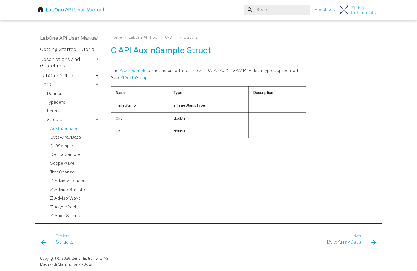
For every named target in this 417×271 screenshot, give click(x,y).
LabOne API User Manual (69, 38)
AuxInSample (133, 71)
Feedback (325, 10)
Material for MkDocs (75, 264)
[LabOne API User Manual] (357, 10)
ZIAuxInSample (135, 78)
